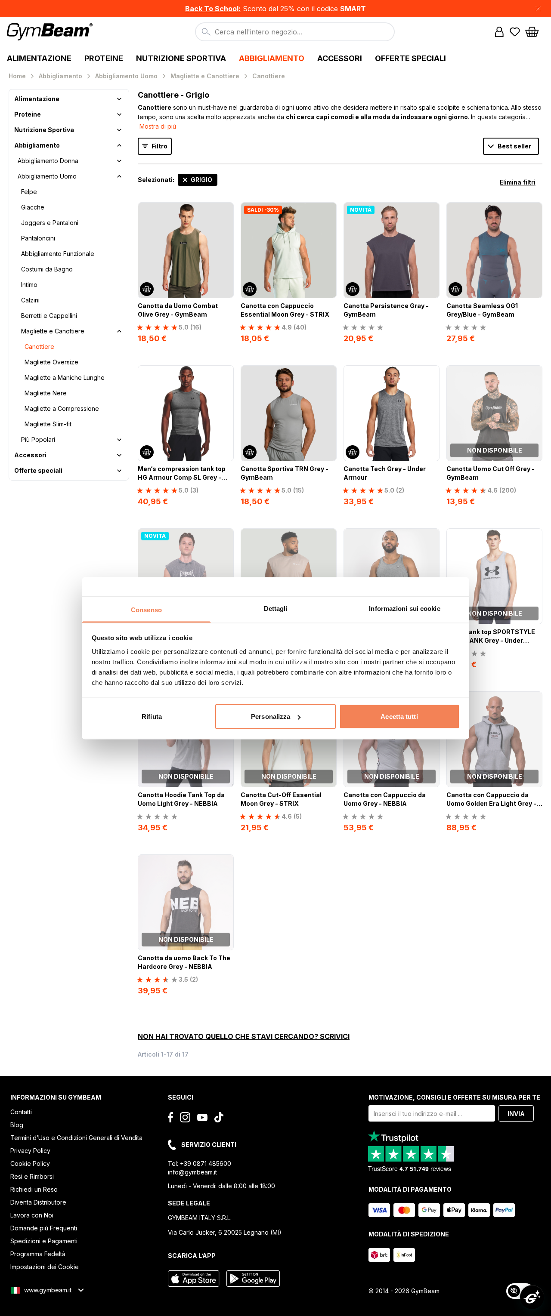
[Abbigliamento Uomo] (119, 176)
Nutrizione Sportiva (44, 129)
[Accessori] (119, 455)
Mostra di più (157, 126)
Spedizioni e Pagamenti (43, 1241)
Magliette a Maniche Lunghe (65, 377)
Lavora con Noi (31, 1215)
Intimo (29, 284)
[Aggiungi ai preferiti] (226, 209)
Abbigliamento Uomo (47, 176)
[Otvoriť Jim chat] (532, 1297)
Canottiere (39, 346)
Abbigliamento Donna (48, 160)
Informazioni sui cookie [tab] (404, 608)
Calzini (30, 300)
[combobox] (295, 31)
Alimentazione (36, 98)
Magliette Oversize (51, 362)
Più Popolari (38, 439)
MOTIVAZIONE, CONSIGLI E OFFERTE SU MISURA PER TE (454, 1097)
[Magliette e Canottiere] (119, 331)
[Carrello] (534, 32)
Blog (16, 1124)
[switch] (520, 1291)
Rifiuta (152, 716)
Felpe (29, 191)
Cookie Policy (30, 1163)
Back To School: (213, 8)
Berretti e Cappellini (49, 315)
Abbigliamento (37, 145)
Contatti (21, 1112)
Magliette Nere (46, 393)
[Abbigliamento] (119, 145)
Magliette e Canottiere (52, 331)
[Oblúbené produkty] (515, 32)
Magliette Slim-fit (48, 424)
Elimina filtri (518, 182)
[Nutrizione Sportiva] (119, 130)
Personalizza (270, 716)
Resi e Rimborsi (32, 1176)
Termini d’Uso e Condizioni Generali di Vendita (76, 1137)
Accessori (30, 455)
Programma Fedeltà (37, 1253)
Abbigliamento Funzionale (57, 253)
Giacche (32, 207)
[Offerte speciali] (119, 470)
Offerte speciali (38, 470)
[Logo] (51, 31)
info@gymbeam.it (192, 1172)
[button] (275, 8)
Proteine (27, 114)
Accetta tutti (399, 716)
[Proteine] (119, 114)
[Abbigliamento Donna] (119, 161)
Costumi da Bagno (47, 269)
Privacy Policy (30, 1150)
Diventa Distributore (38, 1202)
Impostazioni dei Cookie (44, 1266)
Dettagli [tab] (276, 608)
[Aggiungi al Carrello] (147, 289)
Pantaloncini (38, 238)
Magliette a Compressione (62, 408)
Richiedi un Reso (34, 1189)
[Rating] (362, 327)
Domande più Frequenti (43, 1228)
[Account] (499, 32)
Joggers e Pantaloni (49, 222)
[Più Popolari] (119, 439)
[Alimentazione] (119, 99)
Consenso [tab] (146, 609)
